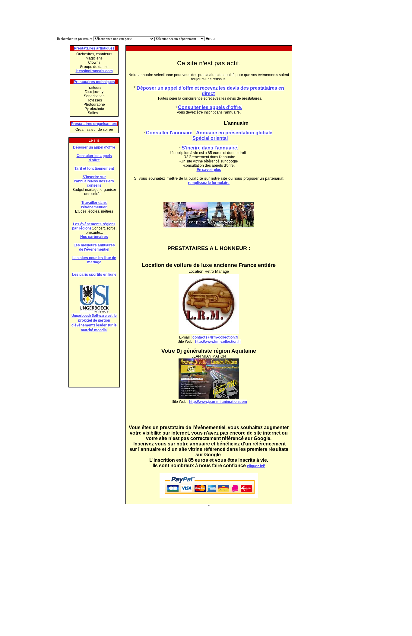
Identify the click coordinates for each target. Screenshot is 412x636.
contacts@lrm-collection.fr (215, 337)
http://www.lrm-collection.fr (218, 341)
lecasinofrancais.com (94, 71)
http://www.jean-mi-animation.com (218, 402)
